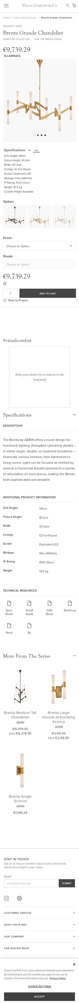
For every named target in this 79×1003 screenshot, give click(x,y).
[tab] (39, 413)
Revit (9, 632)
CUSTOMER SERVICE (17, 913)
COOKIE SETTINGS (39, 986)
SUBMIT (67, 883)
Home (7, 17)
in (30, 150)
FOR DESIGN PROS (16, 948)
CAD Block (49, 612)
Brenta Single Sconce (20, 798)
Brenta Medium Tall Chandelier (20, 715)
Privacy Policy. (57, 978)
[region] (39, 981)
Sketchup (70, 610)
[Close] (74, 964)
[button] (34, 135)
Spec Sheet (9, 612)
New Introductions (26, 17)
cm (36, 150)
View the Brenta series (48, 39)
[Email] (39, 883)
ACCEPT (39, 997)
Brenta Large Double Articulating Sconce (58, 717)
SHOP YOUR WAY (15, 924)
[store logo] (39, 5)
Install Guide (29, 612)
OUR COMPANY (14, 936)
